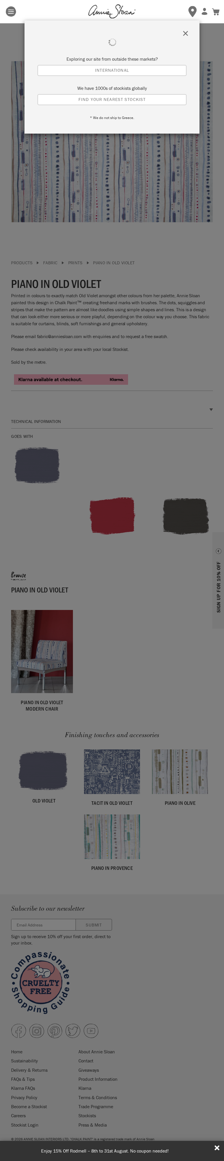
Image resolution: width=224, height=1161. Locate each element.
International (112, 70)
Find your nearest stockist (112, 99)
